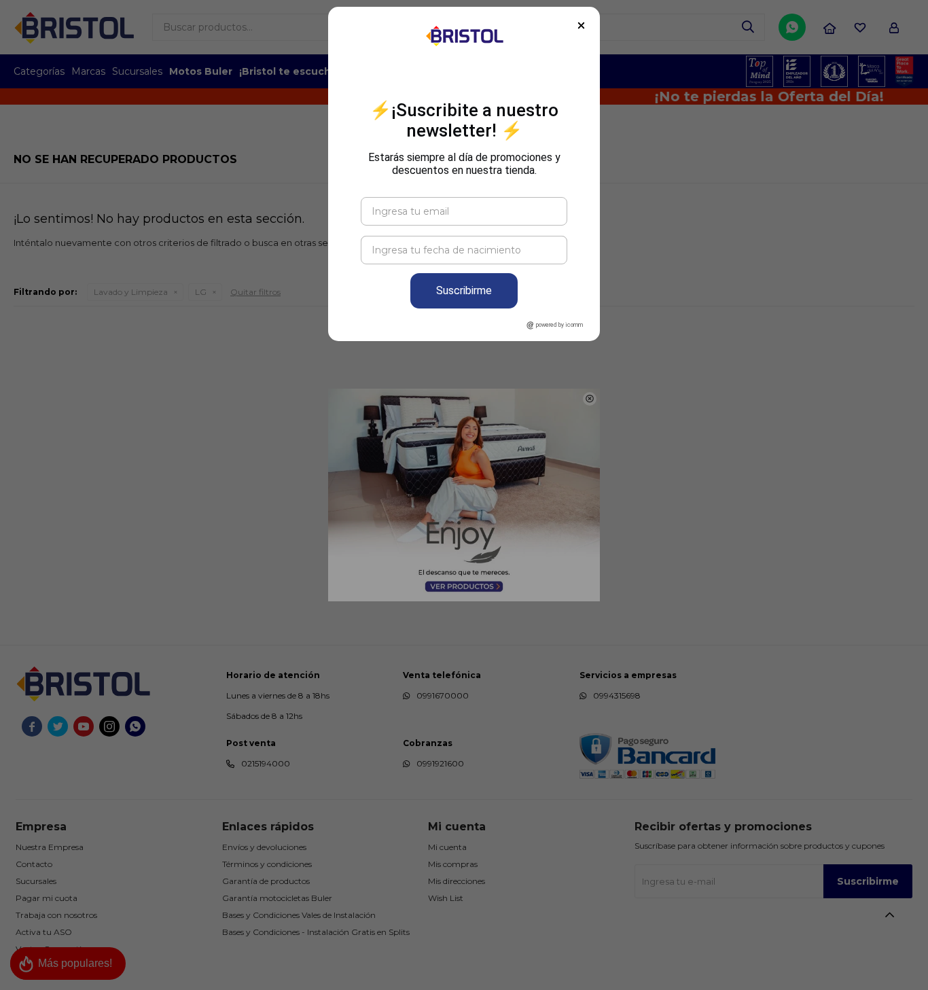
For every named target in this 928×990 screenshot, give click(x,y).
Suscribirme (464, 290)
